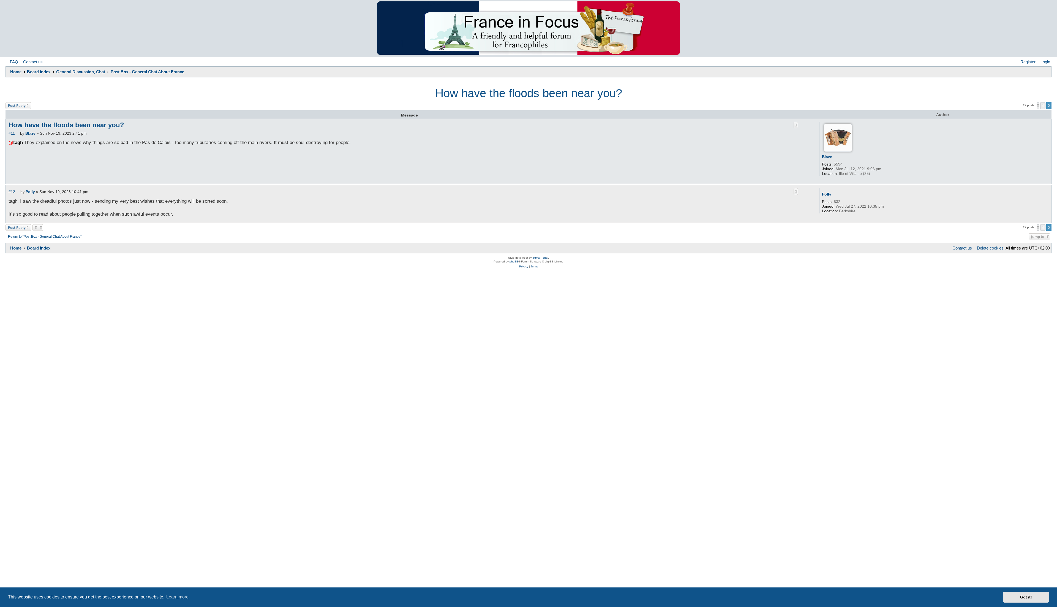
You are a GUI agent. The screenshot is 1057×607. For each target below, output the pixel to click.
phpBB (514, 261)
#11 (12, 133)
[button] (1038, 105)
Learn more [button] (177, 597)
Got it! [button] (1026, 597)
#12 (12, 191)
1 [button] (1043, 105)
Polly (826, 194)
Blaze (827, 157)
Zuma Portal (540, 257)
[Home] (528, 28)
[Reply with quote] (796, 125)
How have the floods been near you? (528, 93)
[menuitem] (12, 62)
